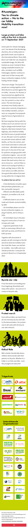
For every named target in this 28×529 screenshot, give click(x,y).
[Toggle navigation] (25, 3)
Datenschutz (20, 521)
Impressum (14, 521)
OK (14, 525)
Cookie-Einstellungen (6, 521)
